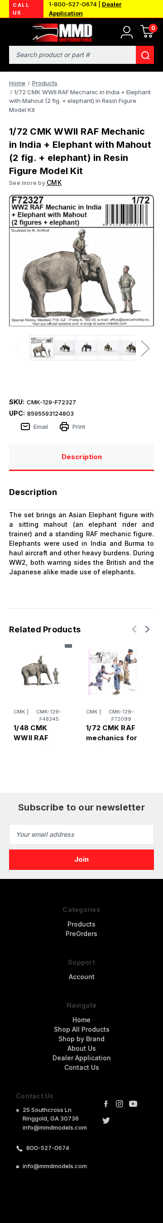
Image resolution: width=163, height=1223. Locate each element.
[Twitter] (106, 1120)
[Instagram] (119, 1103)
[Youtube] (133, 1103)
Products (81, 924)
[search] (145, 55)
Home (81, 1020)
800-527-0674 (47, 1147)
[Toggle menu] (12, 30)
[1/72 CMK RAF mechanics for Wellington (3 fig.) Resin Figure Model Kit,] (113, 672)
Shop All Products (82, 1029)
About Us (81, 1048)
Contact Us (81, 1067)
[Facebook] (106, 1103)
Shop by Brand (81, 1039)
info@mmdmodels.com (55, 1166)
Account (82, 976)
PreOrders (81, 933)
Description (82, 456)
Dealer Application (82, 1058)
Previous (18, 348)
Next (145, 348)
